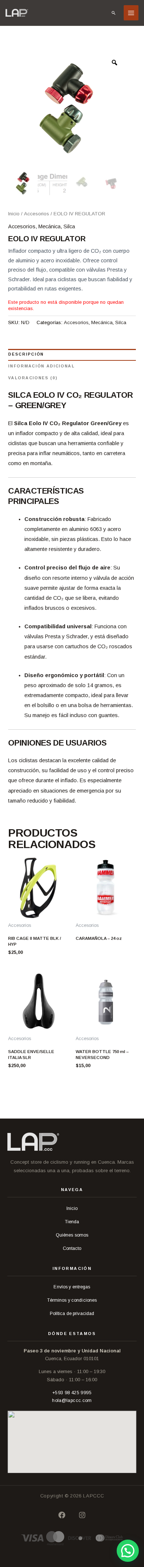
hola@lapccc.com (72, 1400)
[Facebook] (62, 1515)
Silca (69, 226)
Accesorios (36, 213)
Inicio (14, 213)
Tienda (72, 1221)
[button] (114, 13)
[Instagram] (82, 1515)
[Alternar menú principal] (131, 12)
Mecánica (49, 226)
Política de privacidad (72, 1313)
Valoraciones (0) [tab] (32, 378)
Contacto (72, 1248)
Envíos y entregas (72, 1286)
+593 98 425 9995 (72, 1392)
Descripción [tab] (26, 354)
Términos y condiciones (72, 1300)
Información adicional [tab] (41, 366)
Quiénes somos (72, 1235)
